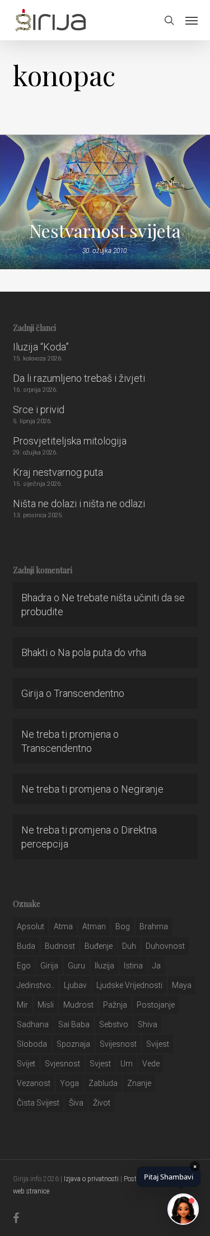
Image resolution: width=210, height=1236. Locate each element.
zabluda (103, 1083)
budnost (60, 946)
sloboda (32, 1044)
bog (122, 926)
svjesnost (62, 1063)
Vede (151, 1063)
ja (156, 965)
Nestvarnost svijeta (105, 230)
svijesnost (118, 1044)
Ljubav (75, 985)
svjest (100, 1063)
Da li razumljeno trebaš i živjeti (79, 378)
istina (133, 965)
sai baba (74, 1024)
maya (182, 985)
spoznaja (73, 1044)
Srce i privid (38, 409)
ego (24, 965)
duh (129, 946)
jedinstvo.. (35, 985)
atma (63, 926)
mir (22, 1004)
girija (49, 965)
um (126, 1063)
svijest (157, 1044)
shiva (147, 1024)
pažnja (115, 1004)
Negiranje (142, 789)
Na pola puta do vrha (102, 652)
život (101, 1102)
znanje (139, 1083)
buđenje (99, 946)
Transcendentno (89, 693)
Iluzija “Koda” (41, 347)
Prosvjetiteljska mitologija (70, 441)
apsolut (30, 926)
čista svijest (38, 1102)
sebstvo (113, 1024)
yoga (69, 1083)
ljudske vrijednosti (129, 985)
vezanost (33, 1083)
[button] (191, 20)
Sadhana (33, 1024)
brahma (153, 926)
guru (76, 965)
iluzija (104, 965)
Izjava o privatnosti (91, 1179)
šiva (76, 1102)
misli (46, 1004)
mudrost (78, 1004)
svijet (26, 1063)
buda (26, 946)
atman (94, 926)
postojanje (156, 1004)
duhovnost (165, 946)
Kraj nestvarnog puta (58, 472)
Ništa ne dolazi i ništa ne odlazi (79, 503)
